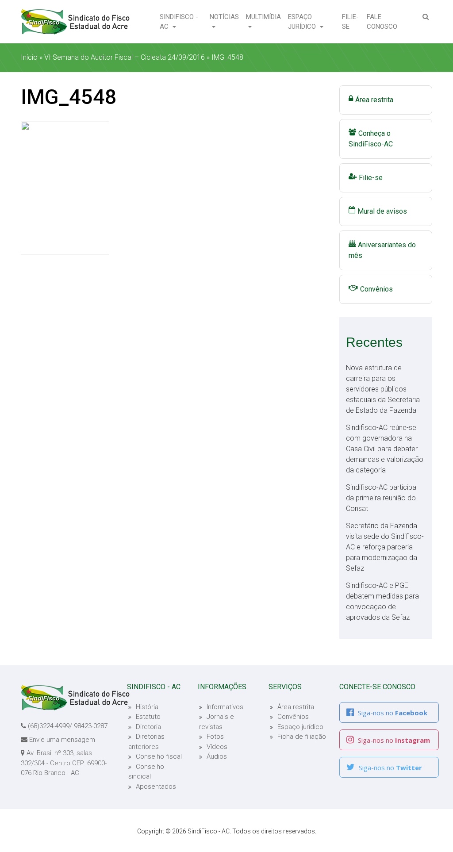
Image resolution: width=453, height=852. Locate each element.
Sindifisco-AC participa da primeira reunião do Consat (381, 498)
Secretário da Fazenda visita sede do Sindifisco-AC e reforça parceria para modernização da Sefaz (385, 547)
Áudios (217, 756)
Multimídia (263, 17)
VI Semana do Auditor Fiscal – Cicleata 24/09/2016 (124, 57)
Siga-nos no (391, 712)
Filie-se (352, 22)
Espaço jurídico (300, 727)
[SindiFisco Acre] (75, 21)
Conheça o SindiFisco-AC (371, 138)
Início (29, 57)
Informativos (225, 707)
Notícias (224, 17)
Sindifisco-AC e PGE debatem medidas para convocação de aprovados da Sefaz (382, 601)
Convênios (376, 289)
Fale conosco (386, 22)
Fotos (215, 737)
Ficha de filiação (301, 737)
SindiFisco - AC (179, 22)
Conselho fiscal (159, 756)
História (147, 707)
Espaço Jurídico (303, 22)
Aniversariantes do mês (382, 250)
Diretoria (148, 727)
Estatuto (148, 717)
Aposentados (156, 787)
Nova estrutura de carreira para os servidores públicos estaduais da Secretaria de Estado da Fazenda (383, 389)
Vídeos (217, 747)
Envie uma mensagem (62, 740)
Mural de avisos (382, 211)
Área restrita (374, 100)
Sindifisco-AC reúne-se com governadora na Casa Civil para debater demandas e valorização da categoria (384, 448)
